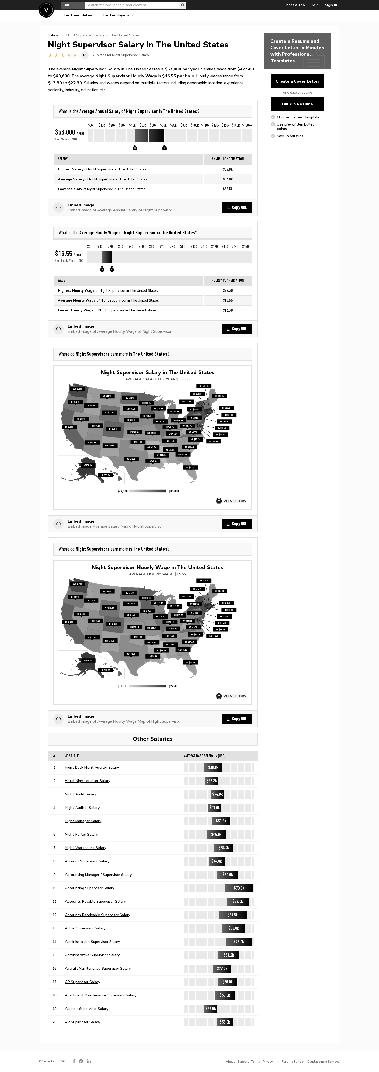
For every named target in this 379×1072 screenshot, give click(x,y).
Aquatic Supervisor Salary (86, 1009)
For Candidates (78, 15)
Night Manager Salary (83, 821)
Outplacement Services (323, 1061)
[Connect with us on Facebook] (74, 1061)
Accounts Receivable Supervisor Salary (97, 915)
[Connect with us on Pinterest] (81, 1061)
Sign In (331, 5)
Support (243, 1061)
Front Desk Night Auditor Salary (92, 767)
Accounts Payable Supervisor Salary (95, 901)
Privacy (268, 1061)
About (230, 1061)
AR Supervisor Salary (82, 1022)
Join (315, 5)
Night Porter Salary (81, 834)
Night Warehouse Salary (85, 848)
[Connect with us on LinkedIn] (89, 1061)
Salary (53, 35)
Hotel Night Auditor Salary (87, 781)
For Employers (116, 15)
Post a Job (295, 5)
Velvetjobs (46, 10)
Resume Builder (293, 1061)
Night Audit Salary (80, 794)
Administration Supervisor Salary (92, 942)
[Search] (182, 5)
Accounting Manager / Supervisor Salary (98, 874)
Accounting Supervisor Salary (89, 888)
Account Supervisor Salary (87, 861)
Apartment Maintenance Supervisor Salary (100, 995)
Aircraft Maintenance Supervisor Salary (98, 968)
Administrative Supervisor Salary (92, 955)
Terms (255, 1061)
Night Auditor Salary (82, 807)
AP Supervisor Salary (82, 982)
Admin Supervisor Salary (85, 928)
